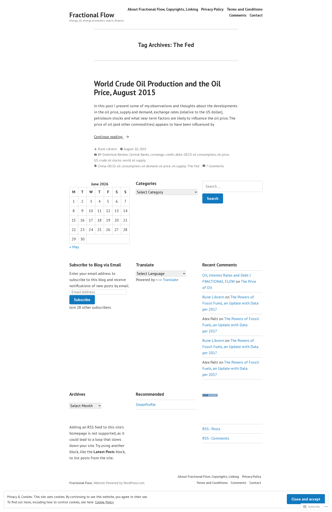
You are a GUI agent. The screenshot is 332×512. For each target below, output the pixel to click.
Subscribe (82, 299)
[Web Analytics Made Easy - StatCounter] (210, 394)
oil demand (149, 166)
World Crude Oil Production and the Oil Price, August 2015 (157, 88)
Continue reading (109, 137)
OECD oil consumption (200, 154)
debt (178, 154)
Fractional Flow (91, 14)
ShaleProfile (146, 404)
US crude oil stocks (107, 160)
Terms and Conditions (245, 9)
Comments (238, 15)
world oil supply (134, 160)
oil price (223, 154)
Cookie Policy (104, 502)
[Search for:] (232, 186)
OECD (111, 166)
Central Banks (139, 154)
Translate (170, 279)
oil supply (179, 166)
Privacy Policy (212, 9)
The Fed (193, 166)
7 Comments (215, 166)
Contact (256, 15)
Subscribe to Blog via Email (95, 265)
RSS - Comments (215, 438)
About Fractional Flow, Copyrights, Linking (163, 9)
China (102, 166)
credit (170, 154)
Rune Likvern (107, 149)
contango (157, 154)
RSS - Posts (211, 428)
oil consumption (128, 166)
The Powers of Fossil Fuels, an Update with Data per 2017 (230, 303)
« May (74, 246)
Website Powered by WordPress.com (119, 483)
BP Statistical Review (113, 154)
